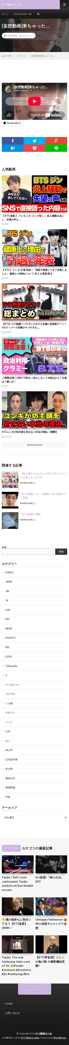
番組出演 (10, 778)
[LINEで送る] (56, 148)
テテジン (27, 35)
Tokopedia (11, 665)
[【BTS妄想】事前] (10, 520)
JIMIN (9, 581)
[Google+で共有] (56, 140)
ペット (9, 722)
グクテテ (10, 693)
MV (7, 619)
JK (7, 600)
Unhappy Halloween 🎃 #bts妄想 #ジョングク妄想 (51, 923)
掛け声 (9, 750)
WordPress (59, 1037)
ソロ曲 (9, 703)
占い (7, 386)
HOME (9, 1003)
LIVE (8, 609)
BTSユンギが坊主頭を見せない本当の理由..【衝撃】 (30, 431)
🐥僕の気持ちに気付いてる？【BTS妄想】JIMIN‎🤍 (16, 923)
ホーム (5, 14)
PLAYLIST (11, 637)
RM (7, 647)
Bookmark (14, 122)
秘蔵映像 (10, 787)
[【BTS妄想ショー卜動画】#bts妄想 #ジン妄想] (10, 500)
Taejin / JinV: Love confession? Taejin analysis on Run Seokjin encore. (17, 883)
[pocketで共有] (34, 148)
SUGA (8, 436)
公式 (8, 731)
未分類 (9, 768)
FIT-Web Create (30, 1037)
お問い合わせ (13, 1012)
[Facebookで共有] (13, 140)
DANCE (10, 572)
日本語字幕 (11, 759)
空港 (8, 796)
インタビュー (13, 684)
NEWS (8, 332)
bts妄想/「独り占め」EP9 (50, 879)
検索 (4, 547)
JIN (6, 224)
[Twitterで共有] (34, 140)
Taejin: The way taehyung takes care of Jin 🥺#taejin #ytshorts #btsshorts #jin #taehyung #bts (16, 966)
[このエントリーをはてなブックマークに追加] (13, 148)
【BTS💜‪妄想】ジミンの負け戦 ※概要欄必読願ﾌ (50, 961)
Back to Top (34, 990)
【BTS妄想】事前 (30, 514)
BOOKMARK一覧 (22, 14)
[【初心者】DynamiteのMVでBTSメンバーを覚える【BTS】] (10, 479)
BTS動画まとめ (44, 1033)
